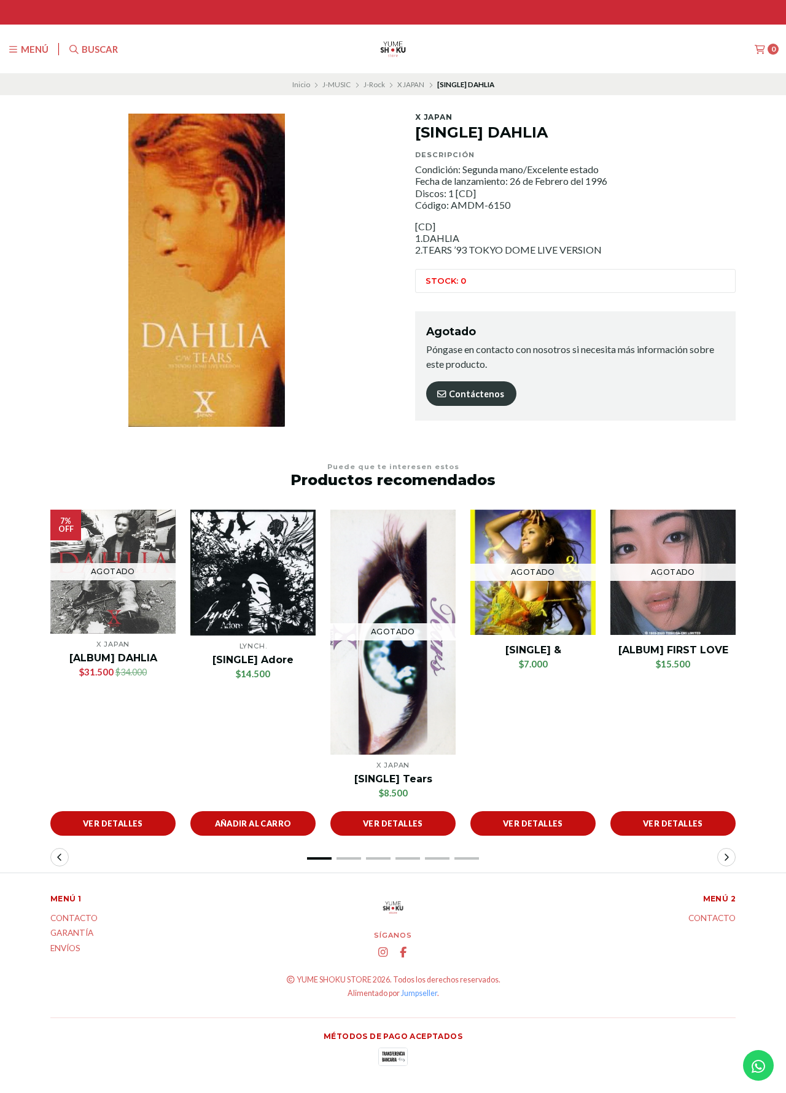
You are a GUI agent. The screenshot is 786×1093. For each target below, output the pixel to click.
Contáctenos (475, 394)
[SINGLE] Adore (253, 660)
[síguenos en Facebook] (403, 952)
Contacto (74, 918)
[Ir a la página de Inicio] (393, 49)
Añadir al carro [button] (253, 823)
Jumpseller (419, 993)
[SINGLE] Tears (393, 779)
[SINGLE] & (533, 650)
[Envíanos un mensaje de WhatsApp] (758, 1065)
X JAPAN (410, 84)
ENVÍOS (65, 948)
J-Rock (374, 84)
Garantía (71, 933)
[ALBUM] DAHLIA (113, 658)
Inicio (301, 84)
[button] (319, 858)
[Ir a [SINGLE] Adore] (253, 573)
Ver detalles (113, 823)
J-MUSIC (336, 84)
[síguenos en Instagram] (383, 952)
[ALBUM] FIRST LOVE (673, 650)
